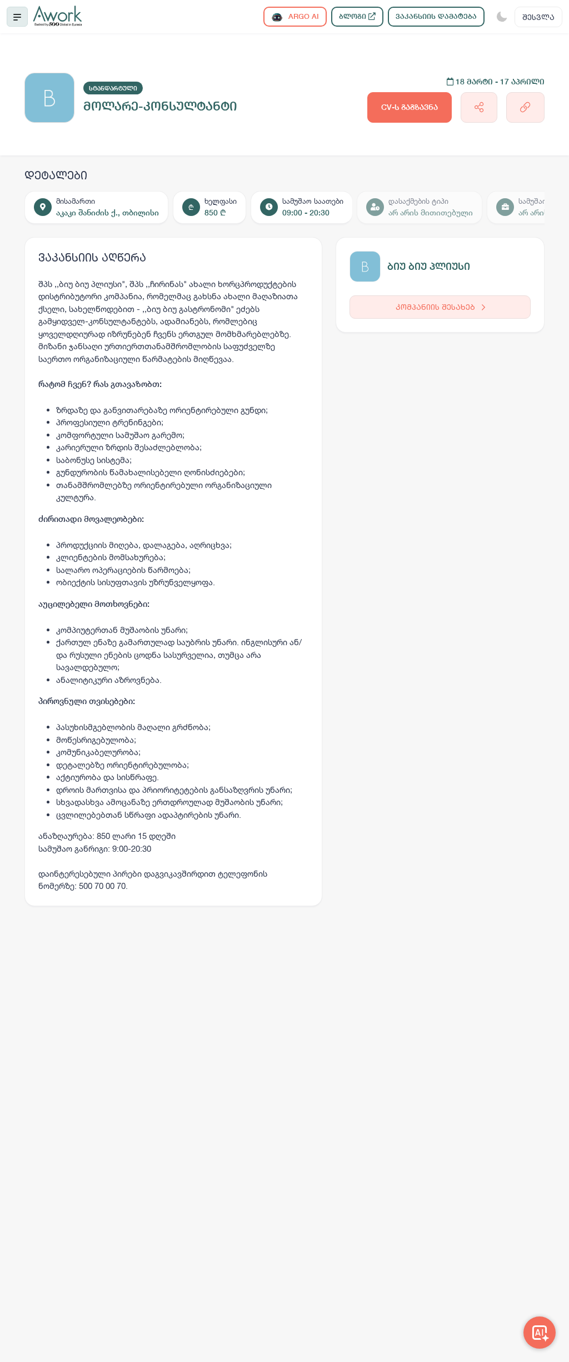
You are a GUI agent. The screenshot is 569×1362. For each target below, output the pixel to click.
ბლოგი (353, 16)
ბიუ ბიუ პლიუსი (428, 266)
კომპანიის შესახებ (436, 306)
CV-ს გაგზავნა (409, 107)
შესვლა (538, 17)
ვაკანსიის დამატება (436, 16)
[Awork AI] (539, 1332)
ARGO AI (302, 16)
